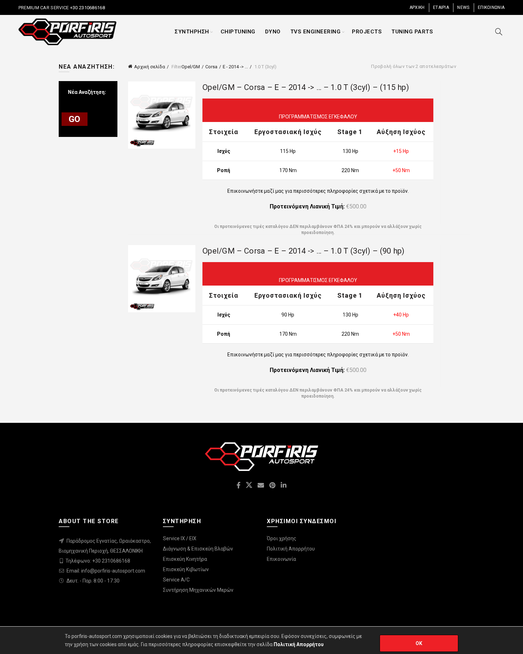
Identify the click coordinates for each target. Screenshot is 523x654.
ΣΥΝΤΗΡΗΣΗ (192, 31)
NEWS (463, 7)
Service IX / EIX (179, 538)
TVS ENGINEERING (315, 31)
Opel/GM (190, 66)
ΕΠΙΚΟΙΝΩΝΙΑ (491, 7)
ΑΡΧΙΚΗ (417, 7)
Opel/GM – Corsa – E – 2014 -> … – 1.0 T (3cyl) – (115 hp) (305, 87)
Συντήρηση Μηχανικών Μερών (198, 590)
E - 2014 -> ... (235, 66)
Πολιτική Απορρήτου (291, 549)
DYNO (273, 31)
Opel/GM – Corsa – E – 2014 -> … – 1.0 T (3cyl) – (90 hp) (303, 250)
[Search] (498, 31)
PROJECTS (367, 31)
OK (419, 643)
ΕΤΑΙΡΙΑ (441, 7)
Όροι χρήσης (281, 538)
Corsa (211, 66)
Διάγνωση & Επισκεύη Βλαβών (198, 549)
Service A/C (176, 580)
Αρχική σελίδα (149, 66)
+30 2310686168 (87, 7)
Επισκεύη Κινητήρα (185, 559)
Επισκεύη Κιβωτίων (186, 569)
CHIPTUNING (238, 31)
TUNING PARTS (412, 31)
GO (74, 119)
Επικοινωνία (281, 559)
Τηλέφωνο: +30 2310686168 (97, 561)
